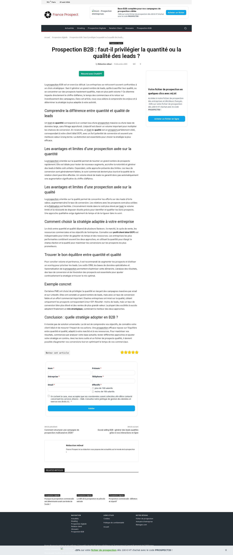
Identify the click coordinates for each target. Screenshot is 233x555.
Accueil (47, 37)
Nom (51, 368)
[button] (185, 28)
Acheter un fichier (176, 12)
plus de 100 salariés (104, 388)
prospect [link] (112, 130)
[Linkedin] (72, 456)
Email (51, 384)
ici (68, 401)
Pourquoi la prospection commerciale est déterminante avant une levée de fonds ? (59, 501)
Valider (91, 408)
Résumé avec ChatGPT (91, 74)
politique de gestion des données (114, 399)
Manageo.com (141, 525)
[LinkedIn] (187, 2)
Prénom (96, 368)
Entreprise (54, 376)
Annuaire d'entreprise (144, 521)
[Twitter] (180, 2)
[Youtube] (183, 2)
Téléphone (98, 376)
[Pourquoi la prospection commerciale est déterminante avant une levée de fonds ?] (59, 486)
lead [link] (50, 123)
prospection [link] (53, 84)
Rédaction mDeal (105, 64)
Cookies (107, 518)
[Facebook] (177, 2)
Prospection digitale (59, 37)
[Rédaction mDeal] (94, 64)
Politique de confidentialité (114, 523)
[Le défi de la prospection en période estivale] (91, 486)
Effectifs (97, 384)
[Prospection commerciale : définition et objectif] (123, 486)
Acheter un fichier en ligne (166, 119)
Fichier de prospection (144, 518)
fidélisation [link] (54, 206)
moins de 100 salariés (104, 391)
